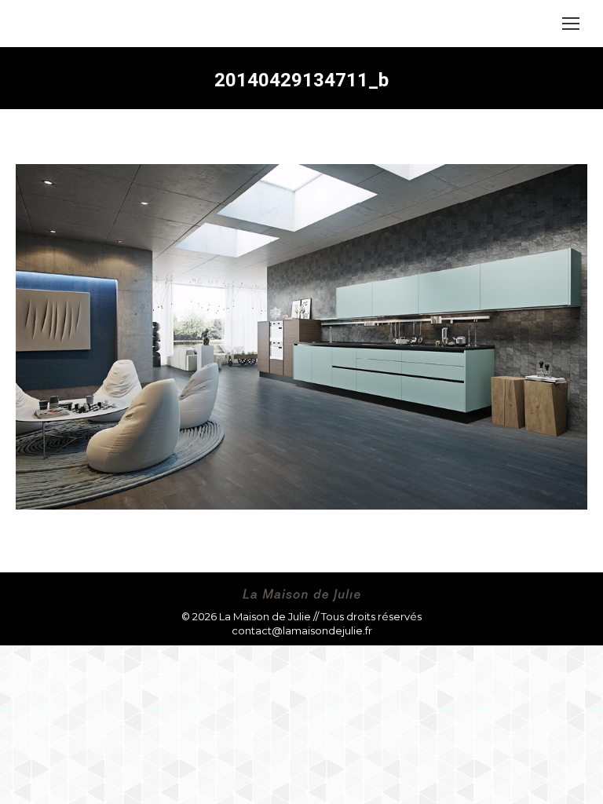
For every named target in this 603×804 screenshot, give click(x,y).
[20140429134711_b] (301, 337)
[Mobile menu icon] (571, 24)
